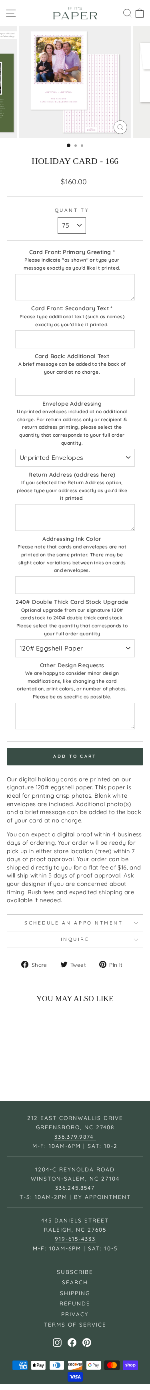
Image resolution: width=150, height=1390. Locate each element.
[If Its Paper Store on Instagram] (57, 1343)
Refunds (75, 1303)
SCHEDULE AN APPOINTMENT (75, 923)
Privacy (75, 1314)
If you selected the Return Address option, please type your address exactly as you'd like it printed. (72, 490)
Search (75, 1282)
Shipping (75, 1292)
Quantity (72, 210)
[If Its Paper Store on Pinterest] (86, 1343)
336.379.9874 (75, 1136)
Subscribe (75, 1271)
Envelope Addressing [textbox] (72, 423)
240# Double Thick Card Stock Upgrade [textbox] (72, 617)
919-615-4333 (75, 1238)
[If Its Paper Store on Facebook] (72, 1343)
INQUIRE (75, 939)
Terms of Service (75, 1324)
